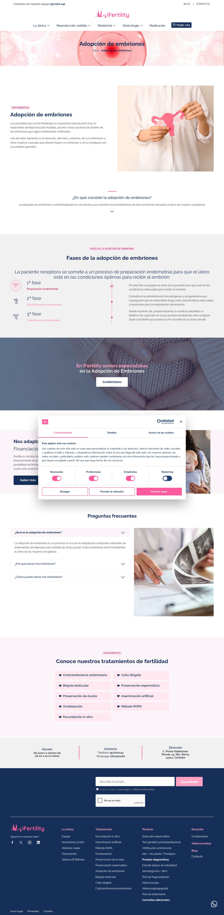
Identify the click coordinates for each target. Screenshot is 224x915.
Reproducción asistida (72, 25)
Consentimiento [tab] (63, 432)
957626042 (116, 752)
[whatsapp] (214, 904)
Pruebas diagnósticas (155, 859)
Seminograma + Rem (154, 871)
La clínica (39, 25)
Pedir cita (183, 25)
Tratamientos (103, 829)
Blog (187, 4)
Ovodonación (72, 706)
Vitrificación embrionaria (156, 848)
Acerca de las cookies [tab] (161, 432)
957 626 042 (57, 4)
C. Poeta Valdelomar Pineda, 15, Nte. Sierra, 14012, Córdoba (176, 754)
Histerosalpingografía (155, 888)
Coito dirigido (131, 675)
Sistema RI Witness (73, 859)
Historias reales (71, 848)
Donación (198, 829)
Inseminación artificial (137, 696)
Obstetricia (104, 25)
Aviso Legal (123, 789)
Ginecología (131, 25)
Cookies (48, 911)
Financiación (69, 853)
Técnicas (147, 829)
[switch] (93, 478)
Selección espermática (156, 836)
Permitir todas (159, 491)
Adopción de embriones (110, 871)
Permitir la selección (112, 491)
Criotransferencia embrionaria (85, 675)
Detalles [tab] (112, 432)
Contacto (203, 4)
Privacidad (33, 911)
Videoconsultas (201, 843)
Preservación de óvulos (80, 696)
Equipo (66, 836)
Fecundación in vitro (78, 717)
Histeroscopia (150, 882)
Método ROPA (131, 706)
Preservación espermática (140, 685)
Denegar (65, 491)
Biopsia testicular (76, 685)
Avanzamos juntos (73, 842)
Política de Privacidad (143, 789)
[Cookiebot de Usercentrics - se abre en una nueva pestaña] (159, 421)
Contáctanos (112, 382)
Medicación (157, 25)
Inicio (95, 50)
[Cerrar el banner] (181, 422)
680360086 (117, 756)
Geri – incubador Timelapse (158, 853)
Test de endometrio (154, 894)
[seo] (112, 210)
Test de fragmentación (155, 877)
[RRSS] (12, 843)
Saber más (28, 480)
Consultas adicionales (156, 900)
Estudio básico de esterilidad (159, 865)
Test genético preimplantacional (161, 842)
